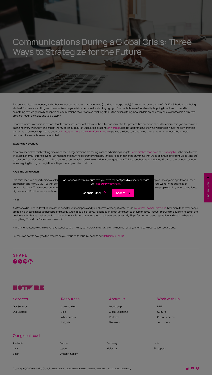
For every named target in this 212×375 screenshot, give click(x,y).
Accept (121, 193)
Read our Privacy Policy (108, 183)
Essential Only (91, 193)
